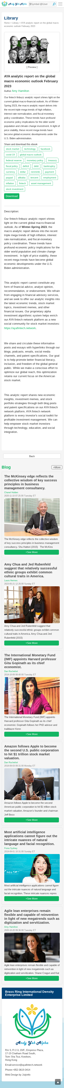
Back (32, 456)
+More (57, 467)
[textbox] (43, 4)
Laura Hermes (11, 580)
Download (12, 196)
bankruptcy (49, 166)
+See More (32, 552)
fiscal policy (12, 166)
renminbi (35, 172)
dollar (23, 172)
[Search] (54, 4)
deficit (26, 166)
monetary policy (35, 160)
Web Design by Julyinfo (17, 1074)
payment (49, 172)
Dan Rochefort (11, 671)
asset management (41, 183)
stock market (12, 149)
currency (10, 172)
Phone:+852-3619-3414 (17, 1069)
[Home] (14, 3)
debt (36, 166)
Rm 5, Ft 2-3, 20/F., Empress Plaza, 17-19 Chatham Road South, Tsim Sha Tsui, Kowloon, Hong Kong (24, 1055)
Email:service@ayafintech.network (23, 1064)
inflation (10, 183)
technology (30, 149)
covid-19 (10, 154)
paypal (9, 177)
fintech (22, 183)
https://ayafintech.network (20, 328)
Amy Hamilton (20, 90)
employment (49, 177)
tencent (34, 177)
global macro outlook (31, 154)
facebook (45, 149)
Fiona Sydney (10, 848)
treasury (52, 160)
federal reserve (14, 160)
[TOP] (58, 1082)
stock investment (14, 189)
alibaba (21, 177)
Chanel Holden (11, 492)
